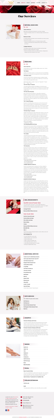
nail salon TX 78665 (8, 407)
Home (18, 2)
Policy (28, 2)
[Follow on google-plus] (8, 410)
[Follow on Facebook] (6, 410)
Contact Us (44, 2)
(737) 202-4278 (26, 400)
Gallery (38, 2)
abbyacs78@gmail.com (27, 402)
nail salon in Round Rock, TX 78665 (11, 406)
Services (23, 2)
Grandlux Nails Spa (12, 398)
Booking (33, 2)
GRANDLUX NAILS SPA (23, 417)
